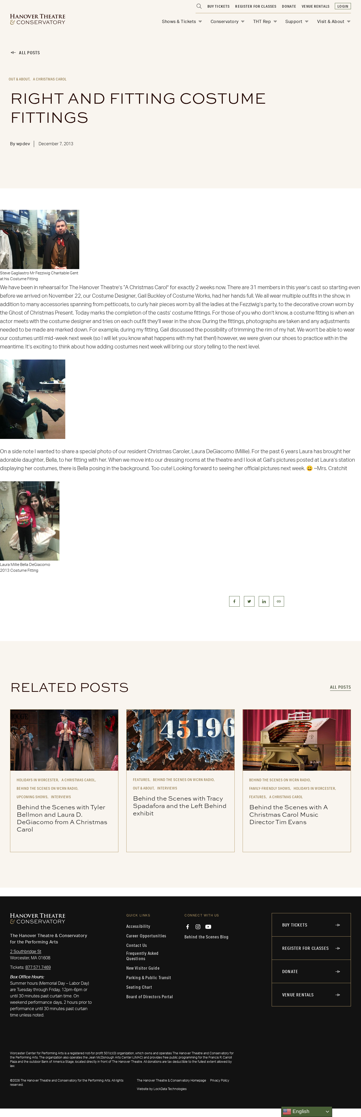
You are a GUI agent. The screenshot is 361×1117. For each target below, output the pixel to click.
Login (342, 6)
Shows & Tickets (179, 22)
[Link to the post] (64, 740)
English (300, 1111)
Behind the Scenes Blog (206, 936)
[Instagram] (198, 927)
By (20, 144)
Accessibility (138, 926)
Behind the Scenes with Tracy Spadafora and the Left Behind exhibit (179, 805)
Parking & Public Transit (148, 977)
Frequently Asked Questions (142, 956)
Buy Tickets (218, 6)
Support (294, 22)
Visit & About (331, 22)
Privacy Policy (219, 1080)
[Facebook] (187, 927)
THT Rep (262, 22)
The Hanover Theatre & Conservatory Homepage (171, 1080)
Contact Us (136, 945)
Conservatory (225, 22)
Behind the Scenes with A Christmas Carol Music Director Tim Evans (288, 814)
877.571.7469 (38, 967)
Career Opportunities (146, 935)
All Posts (29, 52)
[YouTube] (208, 927)
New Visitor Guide (143, 968)
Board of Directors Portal (149, 996)
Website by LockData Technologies (162, 1089)
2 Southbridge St (25, 952)
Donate (289, 6)
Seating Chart (139, 987)
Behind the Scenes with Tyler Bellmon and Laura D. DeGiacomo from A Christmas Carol (62, 818)
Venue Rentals (316, 6)
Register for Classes (255, 6)
